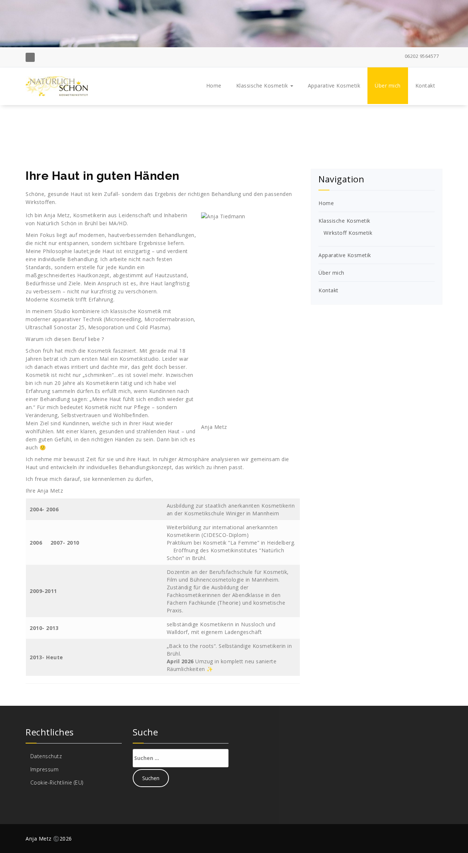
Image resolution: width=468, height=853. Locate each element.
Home (214, 85)
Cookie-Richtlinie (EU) (56, 782)
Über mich (388, 85)
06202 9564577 (421, 56)
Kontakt (425, 85)
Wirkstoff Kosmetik (348, 232)
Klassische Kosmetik (263, 85)
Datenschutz (46, 756)
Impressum (44, 769)
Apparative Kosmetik (334, 85)
